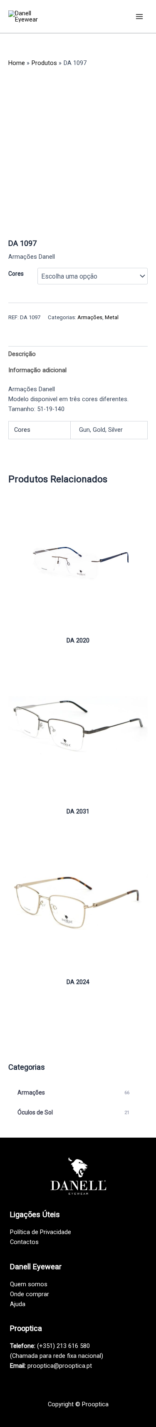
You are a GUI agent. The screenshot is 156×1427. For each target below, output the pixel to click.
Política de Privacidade (40, 1232)
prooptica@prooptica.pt (59, 1365)
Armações (89, 317)
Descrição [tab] (22, 354)
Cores (16, 273)
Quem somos (28, 1284)
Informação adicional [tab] (37, 370)
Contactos (24, 1242)
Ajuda (17, 1304)
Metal (112, 317)
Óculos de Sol (73, 1112)
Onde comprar (29, 1294)
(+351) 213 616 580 (63, 1346)
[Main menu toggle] (139, 16)
